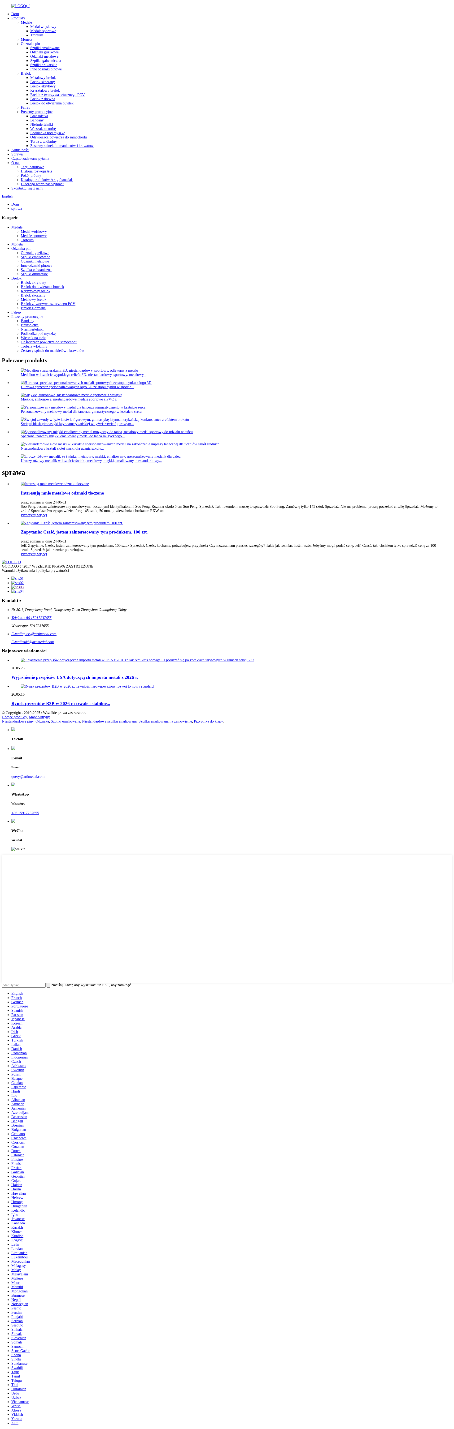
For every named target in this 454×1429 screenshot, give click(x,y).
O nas (15, 163)
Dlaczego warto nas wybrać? (42, 184)
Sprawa (17, 154)
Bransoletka (39, 116)
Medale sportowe (43, 31)
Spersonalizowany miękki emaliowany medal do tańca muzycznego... (73, 436)
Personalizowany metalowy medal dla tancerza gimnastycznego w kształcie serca (81, 411)
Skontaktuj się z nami (27, 188)
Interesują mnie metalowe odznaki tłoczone (62, 493)
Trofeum (36, 35)
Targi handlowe (32, 167)
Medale (26, 22)
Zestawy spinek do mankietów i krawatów (62, 146)
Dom (15, 14)
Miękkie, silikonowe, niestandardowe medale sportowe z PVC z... (70, 399)
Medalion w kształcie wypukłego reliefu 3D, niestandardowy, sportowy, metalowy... (83, 375)
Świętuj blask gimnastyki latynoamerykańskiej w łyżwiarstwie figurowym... (77, 424)
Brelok (26, 73)
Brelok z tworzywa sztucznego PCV (57, 95)
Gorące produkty (14, 717)
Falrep (25, 107)
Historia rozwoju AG (36, 171)
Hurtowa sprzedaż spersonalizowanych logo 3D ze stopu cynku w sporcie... (77, 387)
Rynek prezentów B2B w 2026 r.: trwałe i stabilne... (60, 703)
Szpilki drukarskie (43, 65)
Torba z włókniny (43, 141)
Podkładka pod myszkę (47, 133)
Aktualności (20, 150)
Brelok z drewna (42, 99)
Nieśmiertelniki (41, 124)
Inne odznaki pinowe (46, 69)
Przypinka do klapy (208, 721)
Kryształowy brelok (45, 90)
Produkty (18, 18)
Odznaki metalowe (44, 56)
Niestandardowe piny (18, 721)
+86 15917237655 (25, 813)
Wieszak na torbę (43, 129)
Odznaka (42, 721)
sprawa (16, 209)
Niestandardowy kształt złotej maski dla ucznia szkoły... (62, 448)
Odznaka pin (30, 44)
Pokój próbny (31, 175)
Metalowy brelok (43, 78)
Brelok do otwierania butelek (52, 103)
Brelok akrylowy (43, 86)
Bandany (37, 120)
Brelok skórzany (42, 82)
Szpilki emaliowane (45, 48)
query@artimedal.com (27, 777)
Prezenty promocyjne (36, 112)
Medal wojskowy (43, 27)
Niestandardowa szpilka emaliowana (109, 721)
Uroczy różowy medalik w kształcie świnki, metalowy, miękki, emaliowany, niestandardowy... (91, 461)
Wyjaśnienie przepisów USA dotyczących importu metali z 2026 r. (74, 677)
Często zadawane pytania (30, 158)
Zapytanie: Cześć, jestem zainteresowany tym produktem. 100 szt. (84, 531)
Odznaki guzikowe (44, 52)
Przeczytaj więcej (34, 515)
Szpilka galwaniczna (45, 61)
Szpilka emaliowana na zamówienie (165, 721)
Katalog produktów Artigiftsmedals (47, 180)
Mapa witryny (39, 717)
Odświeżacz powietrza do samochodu (58, 137)
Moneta (26, 39)
